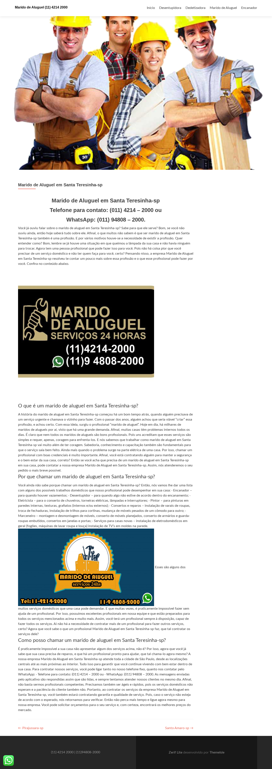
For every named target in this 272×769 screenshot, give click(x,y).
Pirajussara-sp (30, 728)
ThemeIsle (217, 752)
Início (151, 8)
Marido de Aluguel (223, 8)
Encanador (249, 8)
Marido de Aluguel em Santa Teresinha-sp (60, 184)
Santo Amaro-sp (179, 728)
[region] (136, 85)
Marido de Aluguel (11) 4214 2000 (41, 7)
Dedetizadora (195, 8)
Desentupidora (170, 8)
